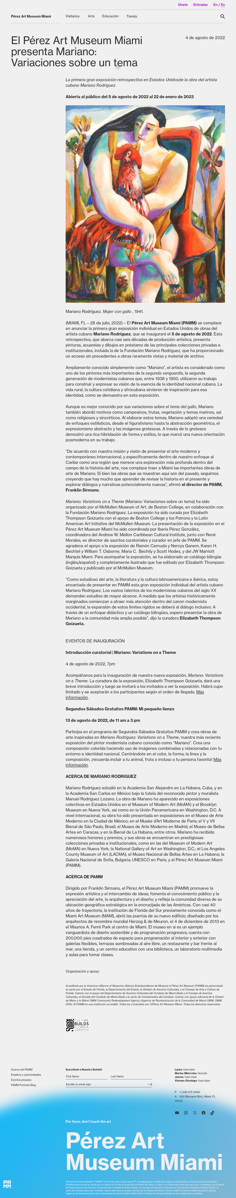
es (223, 5)
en (215, 5)
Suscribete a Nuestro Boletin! (84, 1069)
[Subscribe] (150, 1084)
